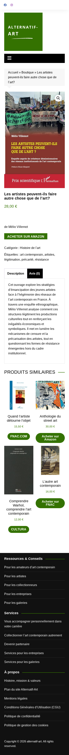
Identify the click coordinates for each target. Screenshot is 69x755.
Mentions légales (15, 698)
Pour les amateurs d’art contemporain (29, 567)
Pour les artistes (15, 576)
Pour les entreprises (17, 594)
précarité (27, 259)
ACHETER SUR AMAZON (25, 236)
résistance (42, 259)
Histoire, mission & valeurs (22, 680)
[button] (58, 98)
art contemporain (31, 254)
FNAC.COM (18, 436)
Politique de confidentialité (22, 716)
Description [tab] (15, 273)
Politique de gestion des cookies (26, 725)
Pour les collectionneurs (20, 585)
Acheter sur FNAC (50, 503)
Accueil (13, 72)
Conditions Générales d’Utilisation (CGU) (32, 707)
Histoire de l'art (30, 247)
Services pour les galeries (21, 662)
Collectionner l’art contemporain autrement (33, 635)
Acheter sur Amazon (50, 438)
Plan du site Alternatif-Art (21, 689)
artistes (49, 254)
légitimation (12, 259)
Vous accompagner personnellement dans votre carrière (33, 624)
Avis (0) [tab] (34, 273)
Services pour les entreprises (24, 653)
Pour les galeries (15, 602)
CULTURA (18, 529)
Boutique (27, 72)
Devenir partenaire (17, 644)
